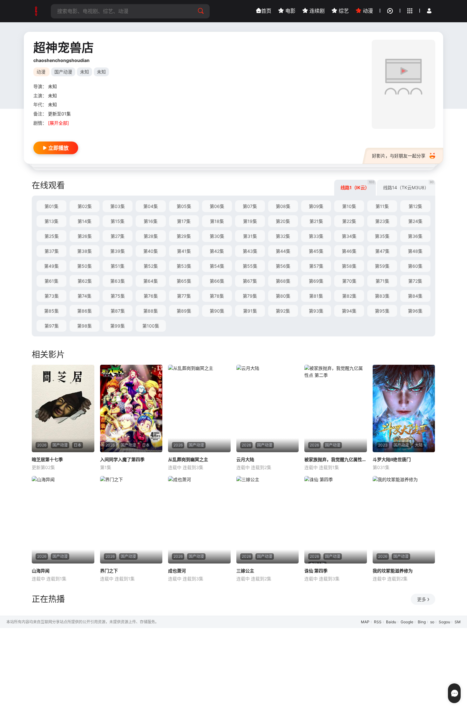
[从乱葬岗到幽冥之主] (199, 408)
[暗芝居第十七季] (63, 408)
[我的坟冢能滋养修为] (404, 519)
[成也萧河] (199, 519)
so (432, 621)
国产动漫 (63, 71)
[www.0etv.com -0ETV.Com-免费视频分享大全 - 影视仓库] (36, 11)
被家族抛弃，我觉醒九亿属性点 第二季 (335, 459)
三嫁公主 (245, 570)
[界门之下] (131, 519)
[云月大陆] (267, 408)
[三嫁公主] (267, 519)
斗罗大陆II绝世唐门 (392, 459)
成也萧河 (177, 570)
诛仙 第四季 (316, 570)
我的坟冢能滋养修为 (393, 570)
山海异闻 (41, 570)
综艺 (343, 11)
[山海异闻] (63, 519)
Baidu (391, 621)
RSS (378, 621)
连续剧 (316, 11)
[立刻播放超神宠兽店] (403, 84)
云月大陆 (245, 459)
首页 (266, 11)
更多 (421, 599)
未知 (84, 71)
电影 (289, 11)
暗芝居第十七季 (47, 459)
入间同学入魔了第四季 (122, 459)
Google (407, 621)
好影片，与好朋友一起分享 (398, 155)
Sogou (444, 621)
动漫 (367, 11)
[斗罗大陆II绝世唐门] (404, 408)
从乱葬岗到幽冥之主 (188, 459)
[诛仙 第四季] (335, 519)
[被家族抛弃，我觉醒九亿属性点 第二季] (335, 408)
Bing (422, 621)
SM (458, 621)
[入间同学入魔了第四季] (131, 408)
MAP (365, 621)
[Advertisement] (190, 672)
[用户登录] (429, 11)
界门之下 (109, 570)
